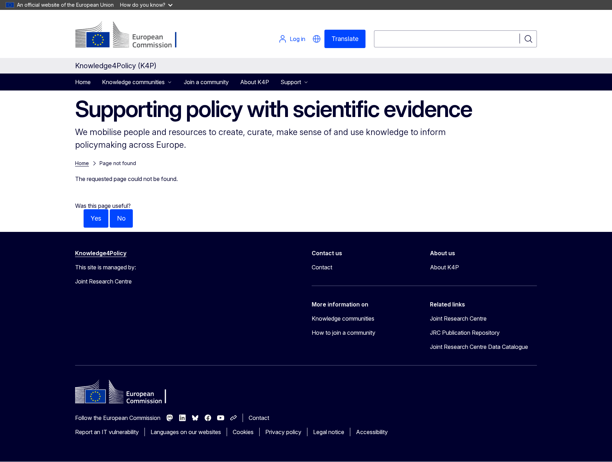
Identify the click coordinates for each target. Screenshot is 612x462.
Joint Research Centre (458, 318)
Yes (96, 218)
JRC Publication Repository (465, 332)
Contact (322, 267)
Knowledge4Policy (100, 253)
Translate (345, 38)
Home (83, 82)
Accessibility (372, 431)
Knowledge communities (343, 318)
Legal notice (328, 431)
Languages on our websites (186, 431)
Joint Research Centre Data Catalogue (479, 346)
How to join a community (343, 332)
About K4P (254, 82)
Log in (297, 38)
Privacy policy (283, 431)
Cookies (243, 431)
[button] (316, 39)
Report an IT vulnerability (107, 431)
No (121, 218)
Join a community (206, 82)
